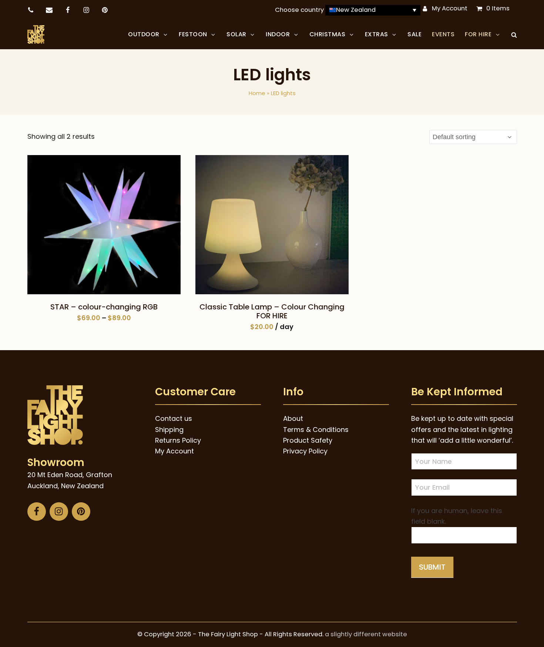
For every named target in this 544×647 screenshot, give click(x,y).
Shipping (169, 429)
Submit (432, 567)
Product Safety (307, 440)
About (293, 418)
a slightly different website (366, 634)
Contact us (173, 418)
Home (257, 93)
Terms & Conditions (316, 429)
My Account (449, 8)
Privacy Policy (305, 451)
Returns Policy (178, 440)
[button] (514, 34)
